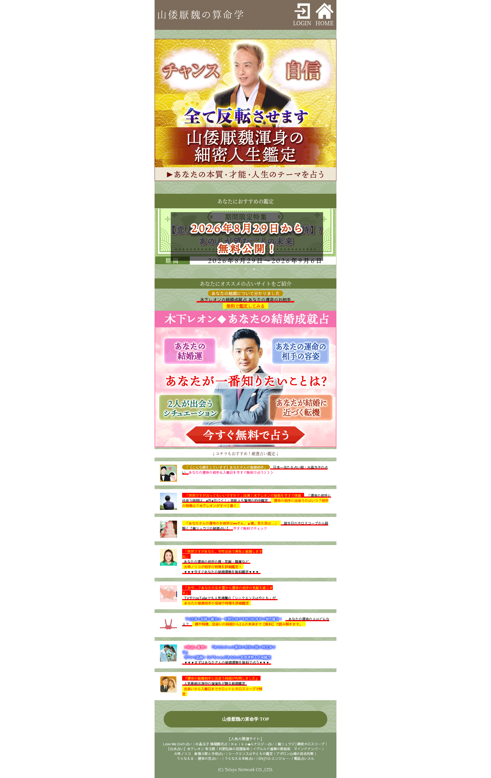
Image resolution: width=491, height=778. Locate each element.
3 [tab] (245, 270)
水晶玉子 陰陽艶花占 (211, 744)
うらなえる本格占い (239, 758)
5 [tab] (262, 270)
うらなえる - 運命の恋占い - (199, 758)
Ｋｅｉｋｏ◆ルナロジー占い (252, 744)
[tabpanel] (245, 236)
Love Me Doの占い (177, 744)
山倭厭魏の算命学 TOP (245, 719)
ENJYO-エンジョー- (274, 758)
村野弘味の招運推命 (234, 748)
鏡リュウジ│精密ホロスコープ (301, 744)
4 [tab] (254, 270)
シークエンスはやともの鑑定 (250, 753)
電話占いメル (304, 758)
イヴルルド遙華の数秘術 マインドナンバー (287, 748)
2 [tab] (237, 270)
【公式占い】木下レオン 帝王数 (191, 748)
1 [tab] (228, 270)
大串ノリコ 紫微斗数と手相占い (199, 753)
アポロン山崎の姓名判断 (295, 753)
